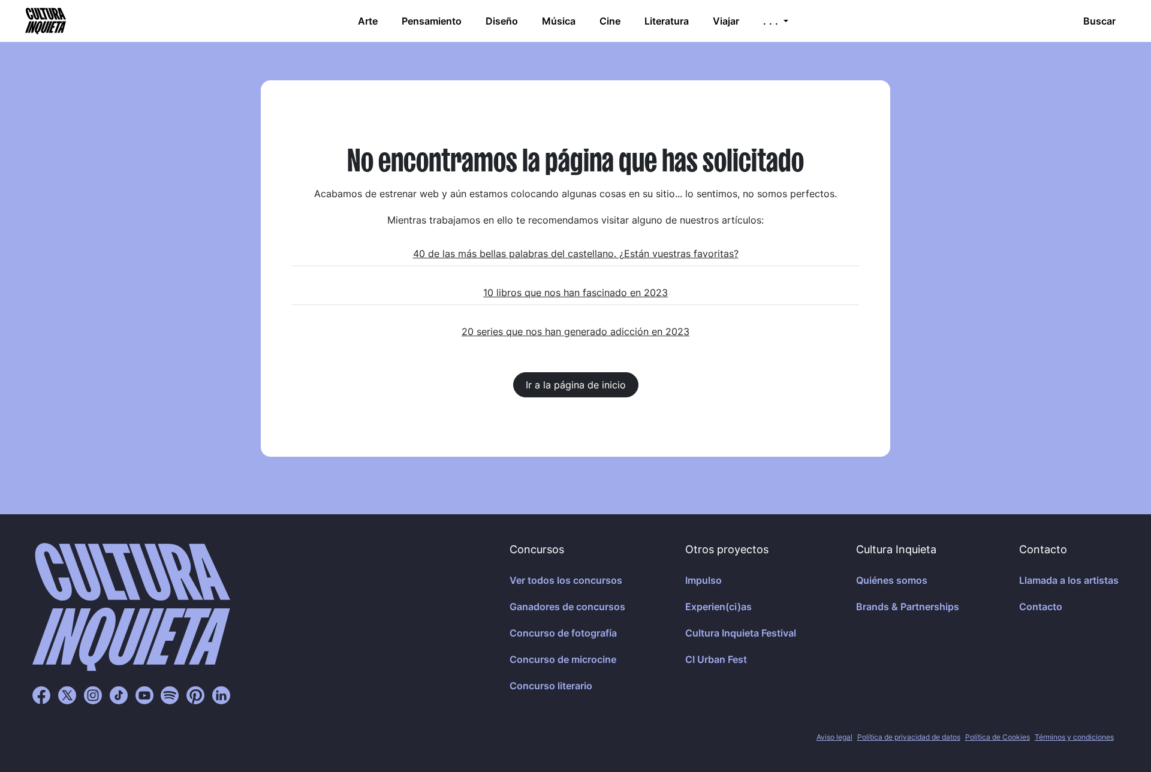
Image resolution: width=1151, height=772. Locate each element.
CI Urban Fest (716, 659)
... (772, 21)
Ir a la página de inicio (576, 385)
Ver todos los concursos (566, 580)
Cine (609, 21)
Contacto (1040, 607)
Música (559, 21)
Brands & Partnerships (907, 607)
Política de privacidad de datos (908, 736)
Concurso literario (551, 686)
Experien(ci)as (718, 607)
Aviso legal (834, 736)
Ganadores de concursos (567, 607)
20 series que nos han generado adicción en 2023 (575, 331)
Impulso (703, 580)
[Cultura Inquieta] (44, 21)
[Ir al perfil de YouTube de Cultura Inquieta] (144, 695)
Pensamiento (432, 21)
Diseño (502, 21)
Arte (368, 21)
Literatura (666, 21)
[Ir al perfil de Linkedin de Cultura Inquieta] (221, 695)
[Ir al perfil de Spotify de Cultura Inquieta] (170, 695)
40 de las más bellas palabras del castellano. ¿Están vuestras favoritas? (576, 254)
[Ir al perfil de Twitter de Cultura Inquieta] (67, 695)
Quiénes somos (891, 580)
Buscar (1099, 21)
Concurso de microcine (563, 659)
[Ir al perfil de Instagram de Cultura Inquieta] (93, 695)
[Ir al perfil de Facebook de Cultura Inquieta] (41, 695)
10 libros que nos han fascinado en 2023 (575, 292)
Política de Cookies (997, 736)
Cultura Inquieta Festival (740, 633)
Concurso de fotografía (563, 633)
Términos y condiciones (1074, 736)
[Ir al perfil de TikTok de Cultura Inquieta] (119, 695)
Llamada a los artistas (1069, 580)
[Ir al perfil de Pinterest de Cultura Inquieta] (195, 695)
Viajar (726, 21)
